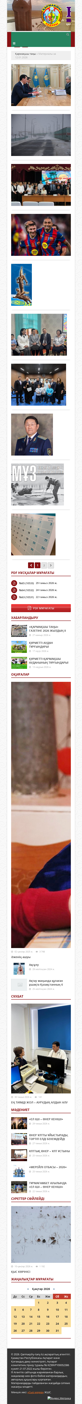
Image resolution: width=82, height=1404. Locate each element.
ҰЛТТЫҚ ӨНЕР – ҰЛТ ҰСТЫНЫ (49, 1151)
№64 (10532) (26, 590)
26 (15, 1331)
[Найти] (68, 34)
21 (30, 1324)
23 (47, 1324)
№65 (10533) (26, 583)
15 (38, 1317)
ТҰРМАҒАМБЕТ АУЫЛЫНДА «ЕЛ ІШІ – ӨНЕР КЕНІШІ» (47, 1185)
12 (15, 1317)
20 (23, 1324)
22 (38, 1324)
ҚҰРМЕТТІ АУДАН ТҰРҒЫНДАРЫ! (41, 644)
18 (66, 1317)
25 (66, 1324)
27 (23, 1331)
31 (57, 1331)
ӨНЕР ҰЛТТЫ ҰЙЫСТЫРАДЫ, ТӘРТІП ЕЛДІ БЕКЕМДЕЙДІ (48, 1137)
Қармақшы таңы (56, 17)
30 (47, 1331)
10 (57, 1310)
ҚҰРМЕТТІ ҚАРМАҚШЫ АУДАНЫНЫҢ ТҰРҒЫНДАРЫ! (48, 660)
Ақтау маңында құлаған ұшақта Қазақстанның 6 (46, 982)
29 (38, 1331)
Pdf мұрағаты (43, 608)
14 (30, 1317)
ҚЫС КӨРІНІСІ (20, 1272)
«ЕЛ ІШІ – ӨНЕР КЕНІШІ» (46, 1119)
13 (23, 1317)
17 (57, 1317)
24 (57, 1324)
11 (66, 1310)
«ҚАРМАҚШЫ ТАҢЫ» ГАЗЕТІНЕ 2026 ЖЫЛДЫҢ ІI (47, 628)
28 (30, 1331)
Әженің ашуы (20, 957)
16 (47, 1317)
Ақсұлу (34, 965)
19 (15, 1324)
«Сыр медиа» (35, 1392)
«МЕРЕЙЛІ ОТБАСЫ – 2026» (48, 1167)
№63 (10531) (26, 597)
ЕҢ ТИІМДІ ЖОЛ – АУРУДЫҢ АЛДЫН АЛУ (39, 1102)
